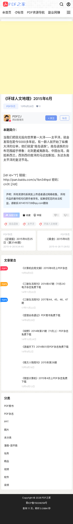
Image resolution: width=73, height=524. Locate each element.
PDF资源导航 (36, 12)
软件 (6, 476)
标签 (21, 12)
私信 (64, 118)
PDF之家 (46, 497)
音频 (6, 484)
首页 (8, 12)
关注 (52, 118)
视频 (6, 468)
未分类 (7, 437)
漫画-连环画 (10, 445)
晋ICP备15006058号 (36, 503)
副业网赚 (54, 12)
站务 (6, 453)
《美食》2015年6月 (58, 238)
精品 (6, 461)
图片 (6, 429)
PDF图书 (9, 405)
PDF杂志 (10, 106)
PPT (6, 421)
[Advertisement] (36, 57)
